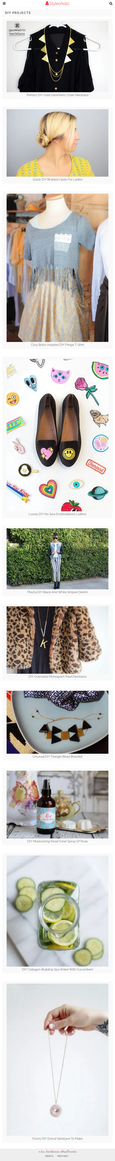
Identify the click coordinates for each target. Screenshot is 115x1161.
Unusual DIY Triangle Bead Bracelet (58, 756)
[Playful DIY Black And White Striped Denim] (58, 588)
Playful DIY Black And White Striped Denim (57, 592)
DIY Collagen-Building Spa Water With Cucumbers (57, 969)
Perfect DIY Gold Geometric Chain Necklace (57, 95)
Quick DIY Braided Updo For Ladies (57, 179)
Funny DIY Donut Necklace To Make (57, 1138)
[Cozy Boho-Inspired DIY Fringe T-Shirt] (58, 341)
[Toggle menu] (4, 4)
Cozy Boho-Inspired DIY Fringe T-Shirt (57, 345)
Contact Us (49, 1156)
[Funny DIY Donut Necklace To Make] (58, 1135)
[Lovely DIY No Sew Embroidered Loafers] (58, 510)
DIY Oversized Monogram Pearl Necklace (57, 676)
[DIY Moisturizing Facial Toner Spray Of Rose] (58, 838)
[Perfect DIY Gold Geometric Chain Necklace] (58, 91)
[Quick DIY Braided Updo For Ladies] (58, 176)
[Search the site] (110, 4)
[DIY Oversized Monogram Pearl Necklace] (58, 673)
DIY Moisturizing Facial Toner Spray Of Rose (57, 841)
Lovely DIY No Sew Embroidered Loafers (57, 514)
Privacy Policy (62, 1156)
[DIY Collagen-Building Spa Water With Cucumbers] (58, 966)
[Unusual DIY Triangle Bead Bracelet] (58, 753)
